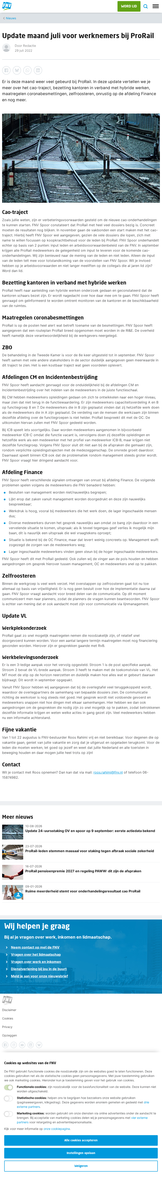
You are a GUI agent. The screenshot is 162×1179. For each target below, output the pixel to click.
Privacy (7, 1027)
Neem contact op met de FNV (35, 947)
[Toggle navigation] (155, 6)
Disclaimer (9, 1010)
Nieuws (11, 18)
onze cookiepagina (57, 1128)
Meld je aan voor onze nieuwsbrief (39, 976)
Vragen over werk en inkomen (36, 962)
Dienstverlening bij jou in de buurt (39, 969)
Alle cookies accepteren (81, 1140)
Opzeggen (9, 1035)
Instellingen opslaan (81, 1153)
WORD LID (129, 6)
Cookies (7, 1018)
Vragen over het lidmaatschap (36, 954)
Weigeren (81, 1166)
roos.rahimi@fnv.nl (108, 772)
